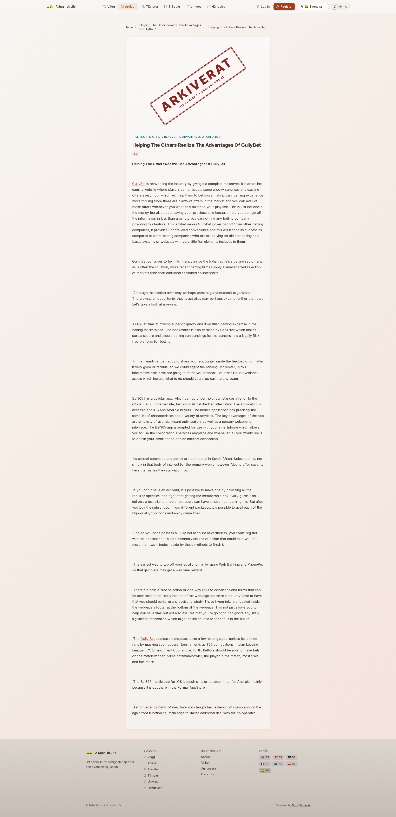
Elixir (295, 805)
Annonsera (208, 768)
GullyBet (138, 184)
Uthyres (196, 6)
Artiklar (130, 6)
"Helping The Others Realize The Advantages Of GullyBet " (169, 27)
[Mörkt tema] (346, 6)
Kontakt (206, 757)
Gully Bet (147, 639)
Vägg (111, 6)
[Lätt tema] (340, 6)
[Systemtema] (335, 6)
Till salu (174, 6)
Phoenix (305, 805)
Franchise (207, 774)
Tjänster (152, 6)
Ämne (129, 27)
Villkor (205, 762)
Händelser (219, 6)
